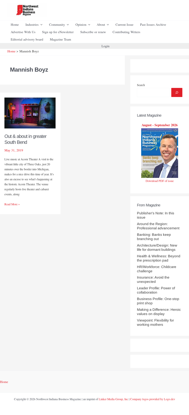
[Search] (176, 92)
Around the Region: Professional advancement (158, 226)
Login (105, 46)
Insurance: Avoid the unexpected (153, 279)
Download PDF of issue (160, 181)
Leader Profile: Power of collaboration (156, 290)
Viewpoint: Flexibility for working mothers (155, 322)
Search (141, 85)
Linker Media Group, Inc (113, 399)
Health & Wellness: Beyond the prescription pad (158, 258)
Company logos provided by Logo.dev (152, 399)
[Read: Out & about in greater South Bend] (30, 112)
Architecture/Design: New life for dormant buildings (157, 247)
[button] (40, 24)
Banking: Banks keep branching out (154, 237)
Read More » (12, 204)
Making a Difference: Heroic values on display (159, 312)
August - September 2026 (160, 124)
